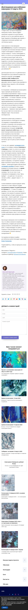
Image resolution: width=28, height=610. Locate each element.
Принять (5, 607)
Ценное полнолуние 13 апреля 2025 (11, 424)
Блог (4, 574)
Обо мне (5, 584)
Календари (6, 570)
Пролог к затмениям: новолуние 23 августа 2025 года (11, 370)
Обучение (6, 565)
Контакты (6, 579)
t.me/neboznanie (11, 252)
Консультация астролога (11, 560)
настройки (9, 604)
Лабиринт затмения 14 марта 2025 (11, 451)
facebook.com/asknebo (20, 254)
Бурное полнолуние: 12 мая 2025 (11, 398)
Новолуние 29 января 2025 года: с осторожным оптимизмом (11, 522)
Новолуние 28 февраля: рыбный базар (14, 462)
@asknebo (20, 252)
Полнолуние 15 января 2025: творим (12, 549)
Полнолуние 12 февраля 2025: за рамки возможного (13, 493)
